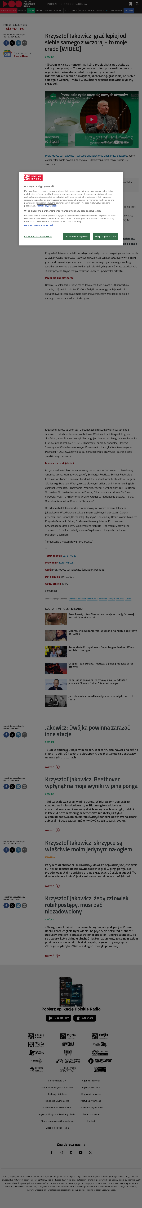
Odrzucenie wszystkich (76, 236)
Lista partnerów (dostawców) (38, 225)
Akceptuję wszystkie (105, 236)
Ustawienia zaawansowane (38, 236)
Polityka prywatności (46, 205)
